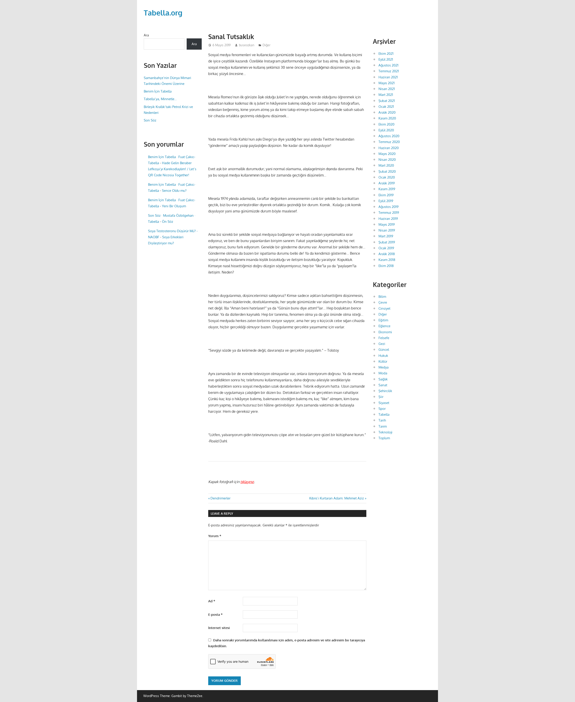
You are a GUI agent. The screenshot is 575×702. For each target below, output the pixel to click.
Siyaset (383, 403)
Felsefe (383, 338)
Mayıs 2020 (387, 154)
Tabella (383, 414)
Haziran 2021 (388, 77)
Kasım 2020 (387, 118)
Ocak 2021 (386, 106)
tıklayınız (247, 481)
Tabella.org (163, 12)
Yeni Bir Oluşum (174, 206)
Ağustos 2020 (388, 136)
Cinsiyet (384, 308)
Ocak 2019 (386, 248)
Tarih (382, 420)
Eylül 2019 (385, 201)
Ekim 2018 (386, 266)
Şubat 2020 (387, 171)
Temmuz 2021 (388, 71)
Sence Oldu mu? (174, 190)
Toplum (384, 438)
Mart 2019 (385, 236)
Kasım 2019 (386, 189)
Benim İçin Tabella (158, 91)
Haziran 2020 (388, 148)
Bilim (382, 296)
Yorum (214, 536)
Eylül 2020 (386, 130)
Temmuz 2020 (389, 142)
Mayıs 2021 (386, 83)
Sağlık (383, 379)
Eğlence (384, 326)
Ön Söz (167, 221)
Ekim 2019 (386, 195)
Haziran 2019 (388, 218)
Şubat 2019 (386, 242)
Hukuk (383, 355)
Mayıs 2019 (386, 224)
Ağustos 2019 (388, 207)
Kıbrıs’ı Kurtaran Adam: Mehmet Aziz (336, 498)
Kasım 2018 (386, 260)
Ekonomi (385, 332)
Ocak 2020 (386, 177)
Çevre (382, 302)
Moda (382, 373)
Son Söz (150, 120)
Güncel (383, 349)
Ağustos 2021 (388, 65)
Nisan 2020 (387, 159)
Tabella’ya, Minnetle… (160, 99)
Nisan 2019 (386, 230)
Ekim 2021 (386, 53)
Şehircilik (385, 391)
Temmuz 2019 (388, 212)
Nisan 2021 (386, 89)
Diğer (266, 45)
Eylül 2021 (385, 59)
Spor (382, 408)
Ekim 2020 (386, 124)
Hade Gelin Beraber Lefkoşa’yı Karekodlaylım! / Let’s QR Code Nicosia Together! (172, 169)
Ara (146, 35)
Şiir (380, 397)
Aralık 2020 (387, 112)
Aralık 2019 (386, 183)
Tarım (382, 426)
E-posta (215, 614)
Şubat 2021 (386, 101)
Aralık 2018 (386, 254)
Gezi (381, 344)
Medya (383, 367)
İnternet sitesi (219, 628)
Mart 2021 (385, 95)
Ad (211, 601)
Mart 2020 (386, 165)
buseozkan (246, 45)
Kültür (382, 361)
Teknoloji (385, 432)
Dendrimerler (220, 498)
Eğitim (383, 320)
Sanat (382, 385)
